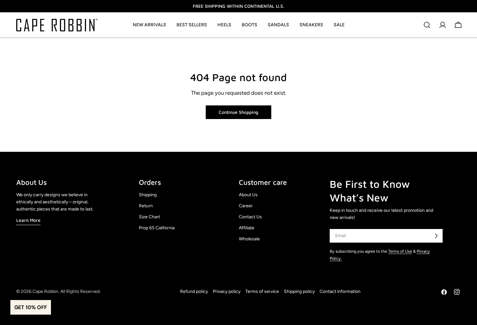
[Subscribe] (436, 236)
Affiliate (246, 228)
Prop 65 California (157, 228)
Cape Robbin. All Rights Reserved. (66, 291)
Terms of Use (400, 251)
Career (246, 206)
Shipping (148, 195)
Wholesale (249, 239)
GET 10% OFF (30, 307)
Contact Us (250, 217)
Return (146, 206)
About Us (248, 195)
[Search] (427, 24)
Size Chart (149, 217)
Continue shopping (238, 112)
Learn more (28, 220)
